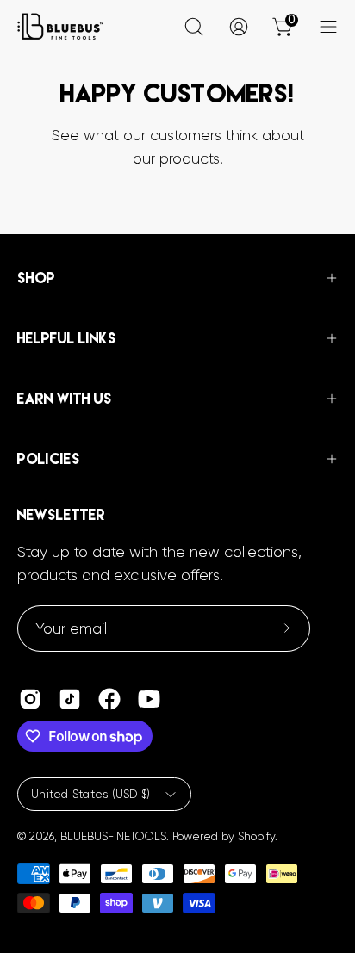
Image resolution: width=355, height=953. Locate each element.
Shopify (256, 836)
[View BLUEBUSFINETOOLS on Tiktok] (70, 699)
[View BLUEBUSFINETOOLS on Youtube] (149, 699)
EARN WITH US (64, 398)
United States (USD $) (91, 794)
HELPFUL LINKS (66, 338)
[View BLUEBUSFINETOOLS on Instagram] (30, 699)
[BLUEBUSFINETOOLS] (60, 26)
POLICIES (48, 459)
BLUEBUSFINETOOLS (113, 836)
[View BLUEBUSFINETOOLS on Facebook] (109, 699)
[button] (194, 27)
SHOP (36, 278)
